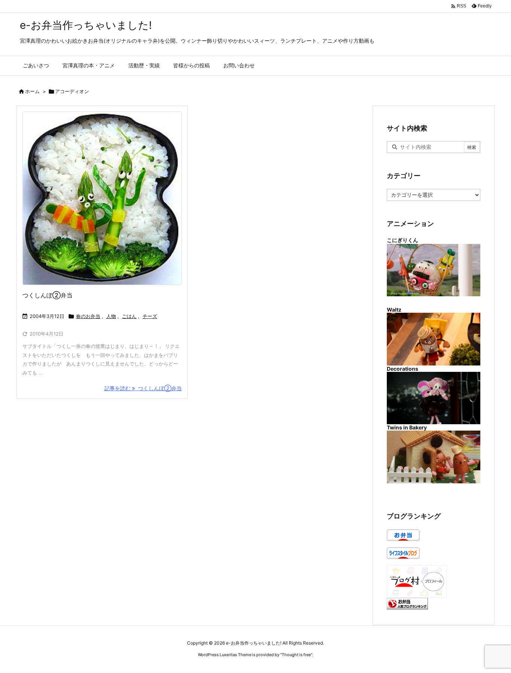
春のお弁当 (88, 316)
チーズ (150, 316)
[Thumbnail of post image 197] (102, 198)
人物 (111, 316)
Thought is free (296, 654)
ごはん (129, 316)
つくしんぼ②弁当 (47, 295)
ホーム (32, 91)
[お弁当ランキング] (407, 603)
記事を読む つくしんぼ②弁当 (143, 388)
